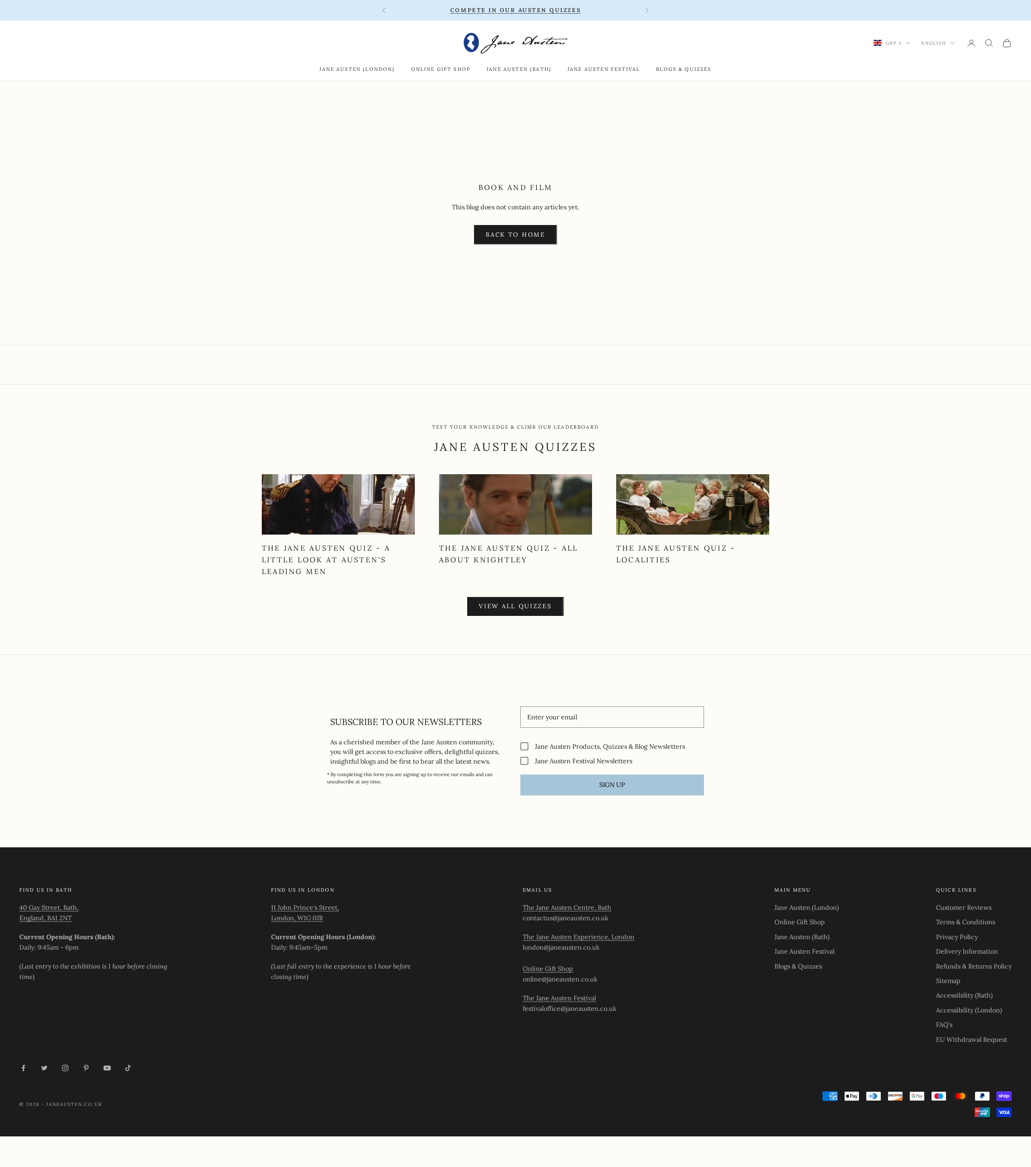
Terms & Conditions (965, 922)
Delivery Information (967, 951)
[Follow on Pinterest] (86, 1068)
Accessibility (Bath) (964, 995)
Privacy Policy (957, 937)
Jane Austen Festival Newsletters (583, 760)
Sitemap (948, 981)
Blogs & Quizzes (683, 69)
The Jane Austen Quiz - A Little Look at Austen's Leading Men (326, 559)
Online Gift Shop (441, 69)
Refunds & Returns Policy (974, 966)
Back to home (515, 234)
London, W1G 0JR (297, 918)
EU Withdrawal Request (971, 1039)
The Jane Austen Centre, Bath (567, 907)
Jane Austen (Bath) (519, 69)
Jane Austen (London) (357, 69)
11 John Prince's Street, (305, 907)
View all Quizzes (515, 606)
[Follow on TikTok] (128, 1068)
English (933, 43)
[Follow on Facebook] (23, 1068)
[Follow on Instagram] (65, 1068)
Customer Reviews (964, 907)
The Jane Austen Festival (559, 998)
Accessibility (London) (969, 1010)
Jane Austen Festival (603, 69)
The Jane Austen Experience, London (578, 937)
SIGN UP (612, 785)
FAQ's (944, 1024)
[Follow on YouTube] (107, 1068)
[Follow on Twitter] (44, 1068)
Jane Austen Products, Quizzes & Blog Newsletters (610, 746)
